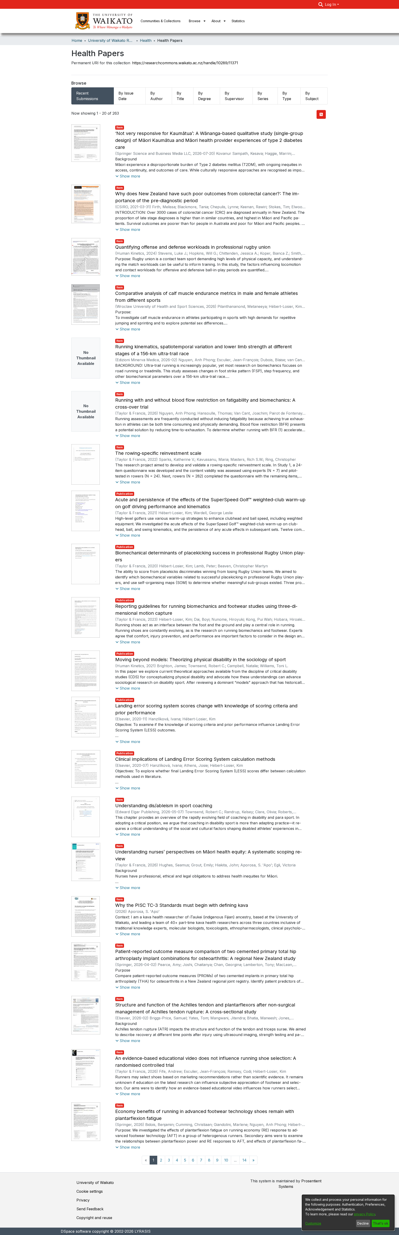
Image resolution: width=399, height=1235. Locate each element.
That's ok (380, 1223)
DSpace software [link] (76, 1231)
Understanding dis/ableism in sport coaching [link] (163, 805)
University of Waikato (95, 1182)
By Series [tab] (262, 96)
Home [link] (77, 40)
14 (244, 1160)
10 (226, 1160)
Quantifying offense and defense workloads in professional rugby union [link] (192, 247)
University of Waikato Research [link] (111, 40)
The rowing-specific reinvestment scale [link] (158, 453)
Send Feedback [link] (89, 1209)
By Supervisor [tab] (234, 96)
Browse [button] (194, 21)
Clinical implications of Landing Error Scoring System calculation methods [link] (195, 759)
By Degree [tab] (204, 96)
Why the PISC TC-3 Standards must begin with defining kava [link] (181, 905)
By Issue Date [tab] (125, 96)
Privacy (83, 1200)
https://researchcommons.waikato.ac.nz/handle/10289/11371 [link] (185, 63)
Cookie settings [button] (89, 1191)
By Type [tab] (286, 96)
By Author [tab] (156, 96)
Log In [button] (331, 4)
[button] (321, 4)
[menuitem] (196, 21)
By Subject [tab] (311, 96)
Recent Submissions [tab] (87, 96)
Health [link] (145, 40)
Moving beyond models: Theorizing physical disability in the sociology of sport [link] (200, 659)
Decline (363, 1223)
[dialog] (348, 1212)
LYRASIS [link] (143, 1231)
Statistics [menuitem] (238, 21)
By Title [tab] (180, 96)
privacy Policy (364, 1214)
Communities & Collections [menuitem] (161, 21)
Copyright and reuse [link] (94, 1217)
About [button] (216, 21)
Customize (313, 1223)
